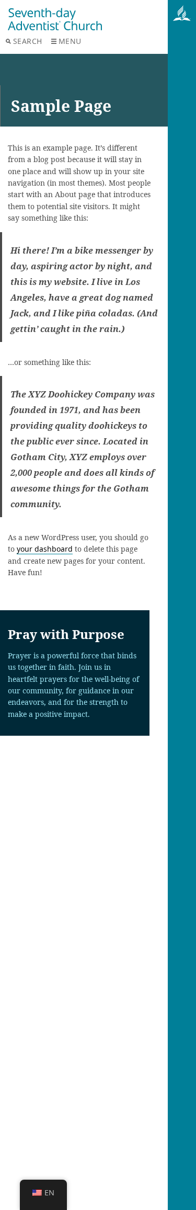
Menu (70, 41)
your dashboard (45, 549)
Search (27, 41)
